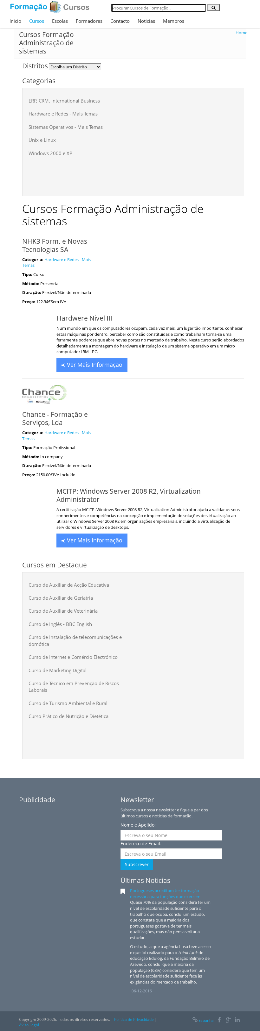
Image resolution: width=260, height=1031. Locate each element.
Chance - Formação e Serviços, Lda (55, 418)
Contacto (120, 21)
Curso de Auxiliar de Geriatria (61, 598)
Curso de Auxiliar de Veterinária (63, 611)
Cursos (36, 21)
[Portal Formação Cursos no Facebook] (219, 1020)
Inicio (15, 21)
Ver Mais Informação (93, 364)
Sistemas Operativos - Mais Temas (66, 127)
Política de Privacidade (134, 1019)
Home (241, 32)
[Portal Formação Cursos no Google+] (228, 1020)
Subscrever (137, 864)
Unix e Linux (42, 140)
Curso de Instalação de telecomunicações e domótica (75, 640)
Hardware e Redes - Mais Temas (63, 113)
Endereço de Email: (140, 843)
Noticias (146, 21)
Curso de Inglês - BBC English (60, 624)
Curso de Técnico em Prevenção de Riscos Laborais (74, 686)
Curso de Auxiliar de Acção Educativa (69, 585)
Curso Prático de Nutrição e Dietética (68, 716)
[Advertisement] (144, 174)
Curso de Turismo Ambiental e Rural (68, 703)
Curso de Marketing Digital (58, 670)
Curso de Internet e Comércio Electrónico (73, 657)
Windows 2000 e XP (50, 153)
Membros (173, 21)
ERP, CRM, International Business (64, 100)
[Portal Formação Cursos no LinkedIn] (237, 1020)
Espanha (206, 1020)
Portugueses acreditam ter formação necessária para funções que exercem (165, 893)
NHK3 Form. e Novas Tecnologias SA (54, 245)
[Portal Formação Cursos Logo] (50, 7)
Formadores (89, 21)
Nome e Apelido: (138, 825)
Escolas (60, 21)
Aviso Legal (29, 1025)
